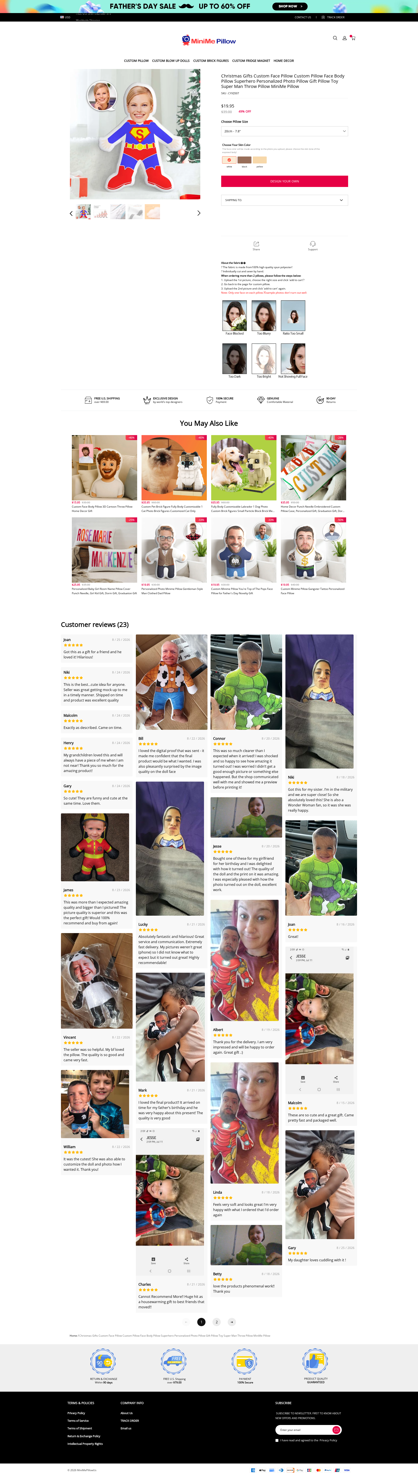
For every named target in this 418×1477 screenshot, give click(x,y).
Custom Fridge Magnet (251, 61)
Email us (126, 1428)
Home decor (284, 61)
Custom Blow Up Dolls (171, 61)
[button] (80, 134)
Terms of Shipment (79, 1428)
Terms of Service (78, 1421)
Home (73, 1335)
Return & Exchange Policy (83, 1436)
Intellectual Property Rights (85, 1444)
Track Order (335, 17)
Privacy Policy (76, 1413)
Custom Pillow (136, 61)
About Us (127, 1413)
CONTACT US (303, 17)
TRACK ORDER (130, 1421)
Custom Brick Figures (211, 61)
